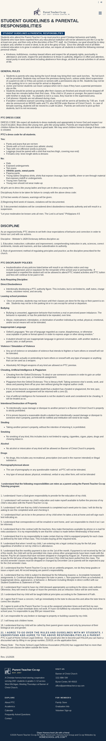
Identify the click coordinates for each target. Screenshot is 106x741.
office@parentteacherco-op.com (69, 686)
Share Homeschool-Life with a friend (53, 733)
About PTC (10, 702)
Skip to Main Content (53, 730)
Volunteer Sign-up (63, 710)
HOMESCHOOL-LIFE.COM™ (53, 737)
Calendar (9, 710)
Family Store (61, 702)
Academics (10, 706)
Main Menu (101, 14)
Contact (8, 718)
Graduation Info (62, 706)
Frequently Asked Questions (17, 714)
